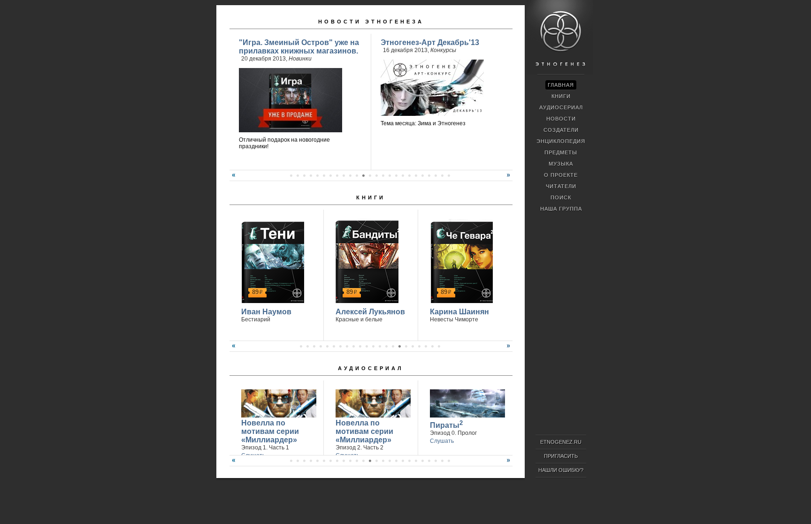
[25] (448, 175)
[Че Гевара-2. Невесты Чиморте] (460, 261)
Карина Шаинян (459, 312)
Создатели (561, 130)
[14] (376, 175)
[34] (442, 460)
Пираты (446, 424)
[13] (369, 175)
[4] (310, 175)
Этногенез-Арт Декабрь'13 (430, 42)
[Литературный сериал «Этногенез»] (560, 73)
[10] (350, 175)
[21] (422, 175)
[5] (317, 175)
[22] (429, 175)
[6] (323, 175)
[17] (396, 175)
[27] (396, 460)
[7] (330, 175)
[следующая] (510, 178)
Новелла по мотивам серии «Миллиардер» (270, 431)
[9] (343, 175)
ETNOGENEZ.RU (560, 442)
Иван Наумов (266, 312)
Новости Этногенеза (371, 21)
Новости (561, 119)
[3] (304, 175)
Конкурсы (443, 50)
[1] (291, 175)
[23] (435, 175)
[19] (409, 175)
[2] (297, 175)
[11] (356, 175)
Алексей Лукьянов (370, 312)
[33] (435, 460)
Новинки (300, 58)
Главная (561, 85)
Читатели (561, 186)
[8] (337, 175)
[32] (429, 460)
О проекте (561, 175)
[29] (409, 460)
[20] (415, 175)
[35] (448, 460)
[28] (402, 460)
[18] (402, 175)
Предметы (560, 152)
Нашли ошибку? (560, 470)
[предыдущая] (232, 178)
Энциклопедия (560, 141)
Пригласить (561, 456)
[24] (442, 175)
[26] (389, 460)
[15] (383, 175)
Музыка (561, 164)
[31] (422, 460)
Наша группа (561, 209)
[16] (389, 175)
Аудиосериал (371, 368)
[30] (415, 460)
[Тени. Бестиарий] (271, 261)
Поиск (561, 197)
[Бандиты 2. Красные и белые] (365, 261)
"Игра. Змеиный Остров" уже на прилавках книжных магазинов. (299, 46)
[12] (363, 175)
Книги (370, 197)
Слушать (442, 441)
